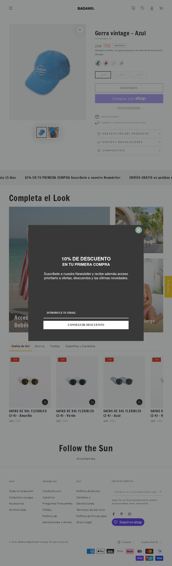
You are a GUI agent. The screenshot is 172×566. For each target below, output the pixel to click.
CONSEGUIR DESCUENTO (86, 324)
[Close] (139, 230)
